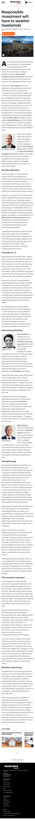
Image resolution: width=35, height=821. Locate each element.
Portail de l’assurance (7, 790)
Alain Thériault (7, 29)
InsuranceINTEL (6, 805)
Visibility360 (6, 800)
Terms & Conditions (7, 774)
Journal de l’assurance (8, 792)
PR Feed (5, 798)
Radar (4, 788)
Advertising (5, 803)
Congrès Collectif (7, 811)
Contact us (5, 773)
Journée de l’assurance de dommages (11, 813)
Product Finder (6, 784)
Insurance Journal (7, 786)
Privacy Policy (6, 776)
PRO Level (5, 781)
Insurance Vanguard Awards (9, 815)
